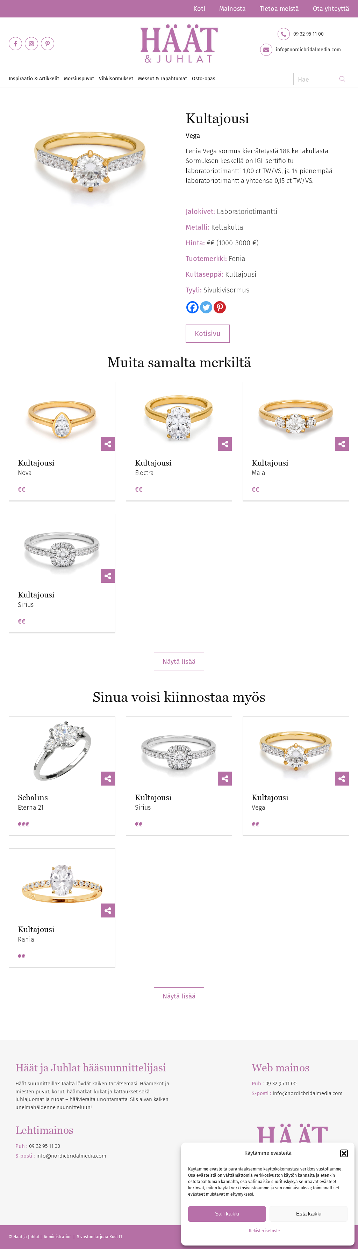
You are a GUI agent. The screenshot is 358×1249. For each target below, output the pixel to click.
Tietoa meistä (279, 9)
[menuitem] (199, 8)
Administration (58, 1236)
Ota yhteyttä (331, 9)
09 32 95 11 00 (308, 34)
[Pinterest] (220, 307)
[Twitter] (206, 307)
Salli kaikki (227, 1214)
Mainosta (232, 9)
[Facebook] (192, 307)
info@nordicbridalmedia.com (308, 49)
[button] (344, 1153)
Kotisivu (208, 333)
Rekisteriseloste (264, 1230)
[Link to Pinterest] (47, 43)
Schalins (33, 797)
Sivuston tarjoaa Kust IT (99, 1236)
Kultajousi (36, 463)
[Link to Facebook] (15, 43)
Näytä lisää (179, 661)
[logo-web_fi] (179, 43)
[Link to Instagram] (31, 43)
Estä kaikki (308, 1214)
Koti (199, 9)
